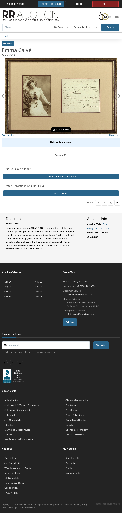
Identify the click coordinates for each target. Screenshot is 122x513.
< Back (5, 36)
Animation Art (11, 400)
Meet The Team (12, 473)
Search (110, 27)
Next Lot (113, 135)
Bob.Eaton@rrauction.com (80, 314)
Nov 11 (38, 281)
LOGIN (78, 4)
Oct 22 (7, 296)
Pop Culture (71, 405)
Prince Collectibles (74, 415)
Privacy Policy (11, 492)
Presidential (71, 410)
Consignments (72, 473)
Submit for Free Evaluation (61, 176)
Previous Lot (8, 135)
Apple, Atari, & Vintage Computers (21, 405)
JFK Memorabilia (12, 420)
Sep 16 (8, 281)
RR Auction (29, 504)
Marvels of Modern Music (17, 429)
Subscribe (101, 345)
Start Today (61, 193)
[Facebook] (98, 203)
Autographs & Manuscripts (17, 410)
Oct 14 (7, 291)
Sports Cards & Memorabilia (18, 439)
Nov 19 (38, 286)
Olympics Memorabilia (76, 400)
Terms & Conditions (14, 483)
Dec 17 (38, 296)
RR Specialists (11, 478)
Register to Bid (72, 458)
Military (8, 434)
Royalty (69, 425)
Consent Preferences (26, 507)
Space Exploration (74, 434)
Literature (9, 425)
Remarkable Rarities (75, 420)
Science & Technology (76, 429)
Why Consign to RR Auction (18, 468)
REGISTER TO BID (51, 4)
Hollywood (9, 415)
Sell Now (70, 322)
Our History (10, 458)
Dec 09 (38, 291)
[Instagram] (111, 203)
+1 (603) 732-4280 (86, 286)
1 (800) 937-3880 (79, 281)
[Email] (117, 203)
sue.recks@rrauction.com (80, 294)
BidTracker (70, 463)
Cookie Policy (11, 488)
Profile (68, 468)
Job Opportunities (13, 463)
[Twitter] (104, 203)
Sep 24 (8, 286)
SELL (105, 4)
